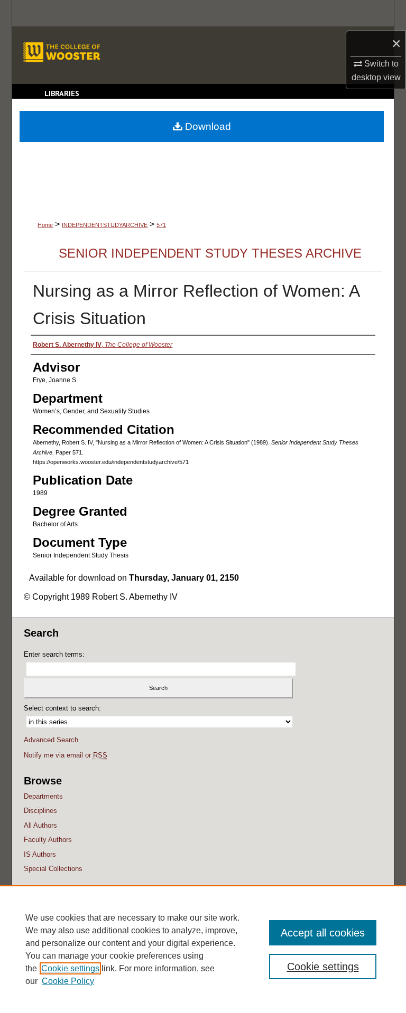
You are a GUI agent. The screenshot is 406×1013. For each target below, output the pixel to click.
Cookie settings (70, 968)
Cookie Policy (68, 981)
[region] (203, 949)
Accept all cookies (323, 933)
